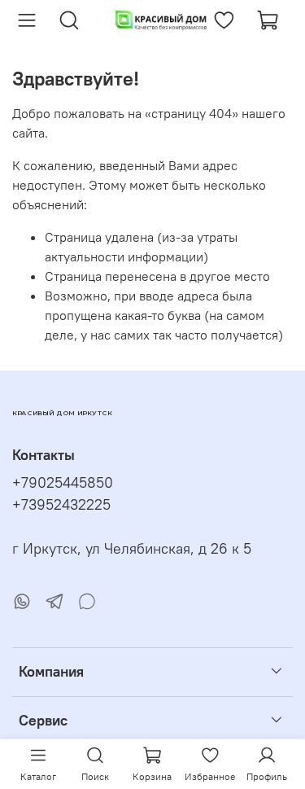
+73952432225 (61, 505)
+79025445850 (62, 483)
